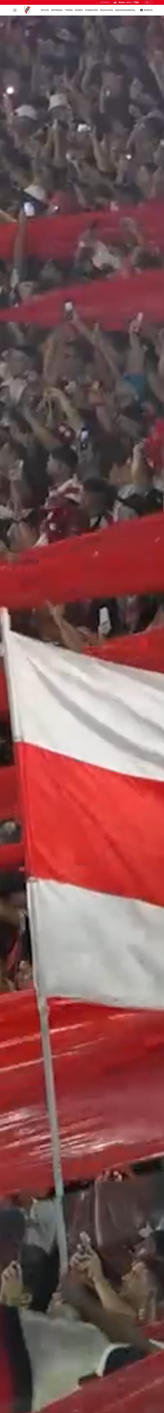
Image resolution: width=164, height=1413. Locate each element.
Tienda (69, 10)
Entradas (56, 10)
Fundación (91, 10)
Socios (45, 10)
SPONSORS (104, 2)
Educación (106, 10)
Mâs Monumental (125, 10)
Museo (79, 10)
